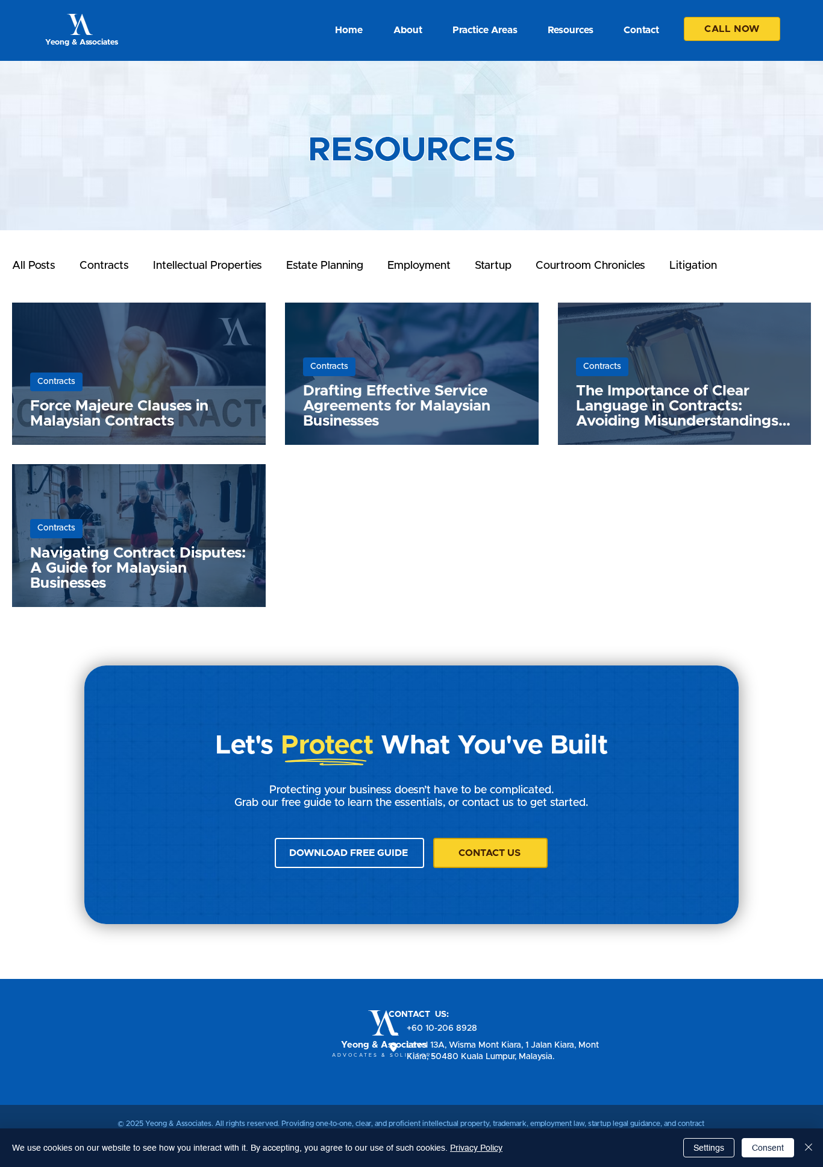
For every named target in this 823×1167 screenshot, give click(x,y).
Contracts (104, 265)
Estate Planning (324, 265)
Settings (708, 1148)
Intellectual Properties (207, 265)
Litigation (693, 265)
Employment (419, 265)
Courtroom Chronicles (590, 265)
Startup (493, 265)
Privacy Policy (476, 1148)
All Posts (33, 265)
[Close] (808, 1147)
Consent (768, 1148)
